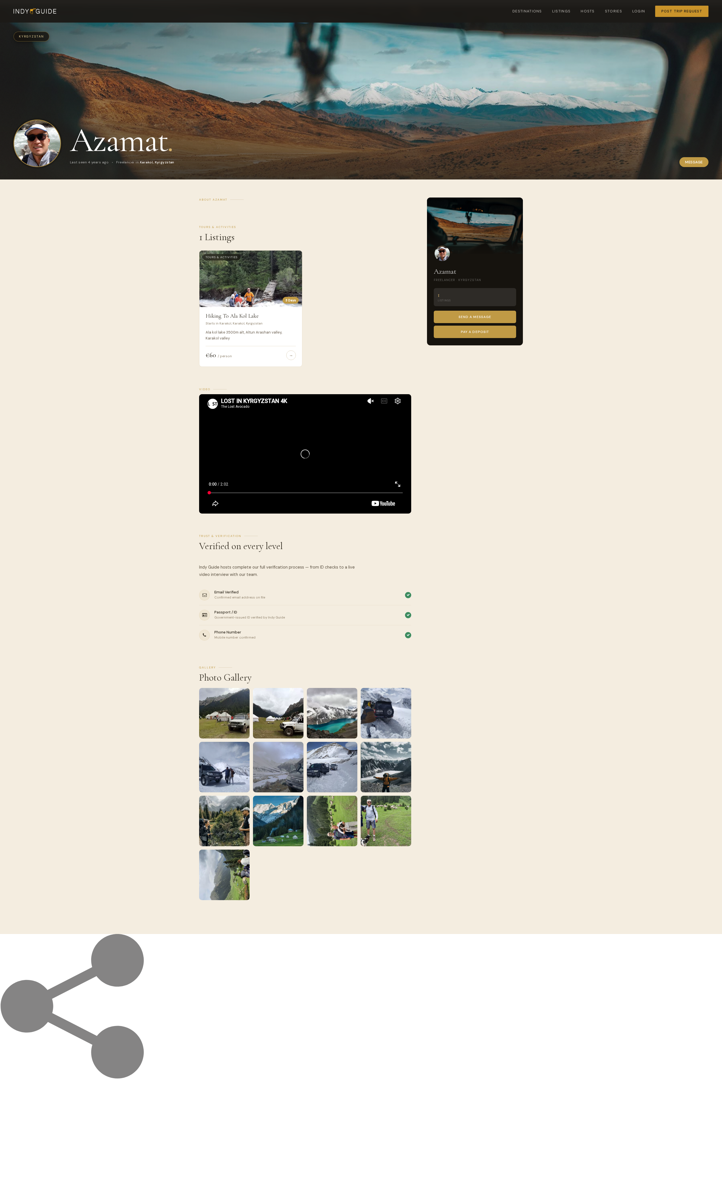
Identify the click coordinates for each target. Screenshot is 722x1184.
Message (694, 162)
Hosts (588, 11)
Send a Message (475, 317)
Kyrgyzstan (31, 36)
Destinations (527, 11)
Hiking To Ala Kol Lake (232, 316)
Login (638, 11)
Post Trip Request (681, 11)
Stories (613, 11)
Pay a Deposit (475, 332)
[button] (224, 713)
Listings (561, 11)
